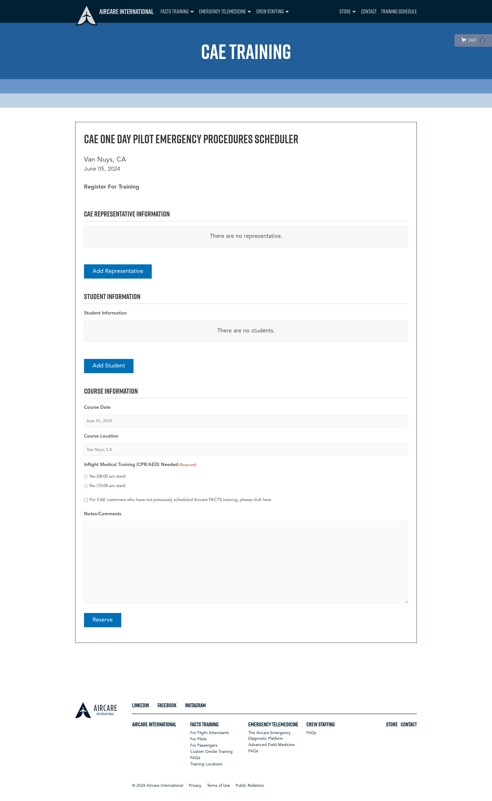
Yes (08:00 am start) (107, 477)
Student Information (105, 313)
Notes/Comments (102, 514)
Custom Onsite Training (211, 752)
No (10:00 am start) (107, 486)
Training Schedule (399, 11)
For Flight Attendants (209, 733)
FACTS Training (175, 11)
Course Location (101, 436)
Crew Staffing (270, 11)
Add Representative (118, 271)
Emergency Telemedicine (222, 11)
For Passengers (204, 745)
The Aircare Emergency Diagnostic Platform (269, 736)
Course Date (97, 407)
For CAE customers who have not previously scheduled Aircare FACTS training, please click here (180, 500)
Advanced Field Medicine (271, 745)
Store (345, 11)
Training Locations (206, 764)
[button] (157, 786)
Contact (369, 11)
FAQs (195, 758)
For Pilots (198, 739)
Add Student (109, 366)
